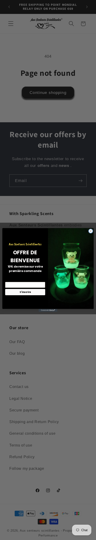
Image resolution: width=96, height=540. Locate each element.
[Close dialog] (91, 231)
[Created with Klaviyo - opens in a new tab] (48, 310)
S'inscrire (25, 292)
